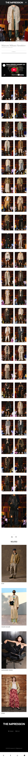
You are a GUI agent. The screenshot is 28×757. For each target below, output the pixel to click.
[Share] (11, 536)
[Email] (16, 536)
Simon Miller (5, 627)
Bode (3, 713)
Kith (2, 583)
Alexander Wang (7, 670)
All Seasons (14, 51)
